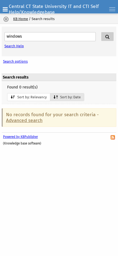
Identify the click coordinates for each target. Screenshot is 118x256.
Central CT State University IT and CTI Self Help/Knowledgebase (54, 9)
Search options (15, 61)
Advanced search (24, 120)
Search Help (14, 46)
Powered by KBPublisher (20, 137)
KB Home (20, 19)
